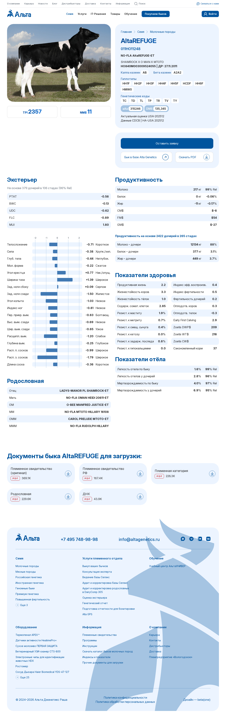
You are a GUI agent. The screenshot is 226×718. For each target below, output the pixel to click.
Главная (126, 32)
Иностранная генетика (30, 582)
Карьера (29, 3)
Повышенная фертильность (33, 599)
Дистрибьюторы (71, 3)
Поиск (142, 3)
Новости (43, 3)
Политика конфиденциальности (125, 697)
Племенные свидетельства (99, 634)
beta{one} (204, 699)
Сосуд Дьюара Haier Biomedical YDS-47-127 (42, 671)
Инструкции (89, 645)
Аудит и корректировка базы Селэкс (105, 582)
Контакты (105, 3)
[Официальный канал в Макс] (183, 539)
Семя (69, 13)
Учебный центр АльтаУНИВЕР (167, 566)
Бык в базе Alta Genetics (140, 157)
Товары (115, 13)
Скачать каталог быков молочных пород (107, 651)
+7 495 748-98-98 (79, 539)
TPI (25, 112)
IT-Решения (98, 13)
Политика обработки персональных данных (125, 702)
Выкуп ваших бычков (95, 566)
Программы (89, 640)
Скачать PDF (187, 157)
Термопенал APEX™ (28, 634)
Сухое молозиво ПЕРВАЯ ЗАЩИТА (36, 645)
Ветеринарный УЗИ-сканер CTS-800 (38, 651)
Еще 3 (24, 605)
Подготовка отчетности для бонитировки (108, 608)
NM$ (83, 112)
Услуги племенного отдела (102, 558)
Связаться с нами (210, 3)
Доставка (90, 3)
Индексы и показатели (96, 657)
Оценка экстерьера (94, 597)
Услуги (82, 13)
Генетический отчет (95, 603)
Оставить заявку (167, 143)
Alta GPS (87, 614)
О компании (13, 3)
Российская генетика (29, 577)
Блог (54, 3)
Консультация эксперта (97, 571)
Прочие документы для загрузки (102, 662)
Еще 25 (24, 677)
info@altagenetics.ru (139, 539)
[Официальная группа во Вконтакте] (208, 539)
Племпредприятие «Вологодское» (170, 657)
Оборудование (26, 627)
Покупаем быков (155, 13)
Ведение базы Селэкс (96, 577)
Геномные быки (25, 588)
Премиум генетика (27, 593)
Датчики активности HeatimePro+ (36, 640)
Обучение (130, 13)
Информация (123, 3)
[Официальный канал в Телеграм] (191, 539)
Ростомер (22, 666)
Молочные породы (162, 32)
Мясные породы (26, 571)
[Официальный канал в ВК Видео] (200, 539)
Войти (213, 13)
